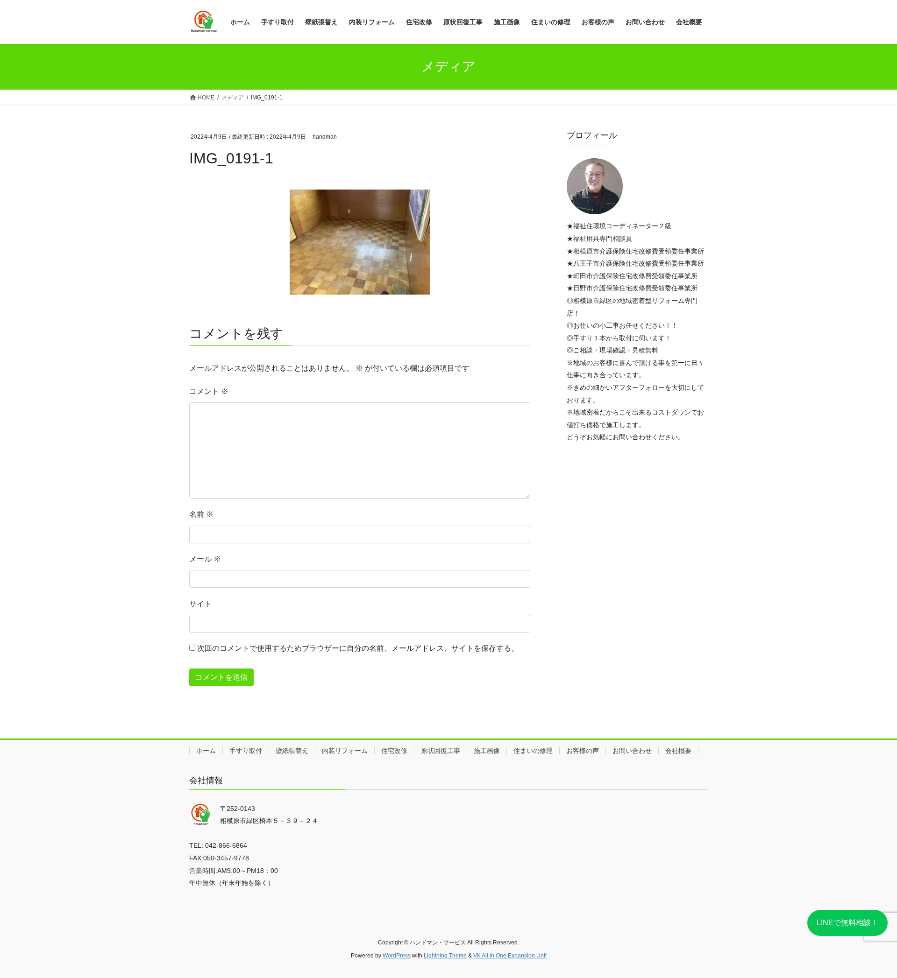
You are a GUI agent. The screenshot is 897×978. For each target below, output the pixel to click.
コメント (208, 391)
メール (205, 559)
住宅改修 (394, 750)
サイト (200, 604)
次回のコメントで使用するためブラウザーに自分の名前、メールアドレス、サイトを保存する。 (358, 648)
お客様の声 (582, 750)
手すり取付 (245, 750)
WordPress (397, 955)
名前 (201, 514)
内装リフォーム (345, 750)
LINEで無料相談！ (847, 923)
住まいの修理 (533, 750)
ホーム (206, 750)
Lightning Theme (445, 955)
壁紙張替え (292, 750)
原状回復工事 (440, 750)
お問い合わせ (632, 750)
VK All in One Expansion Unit (510, 955)
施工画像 (487, 750)
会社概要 (678, 750)
